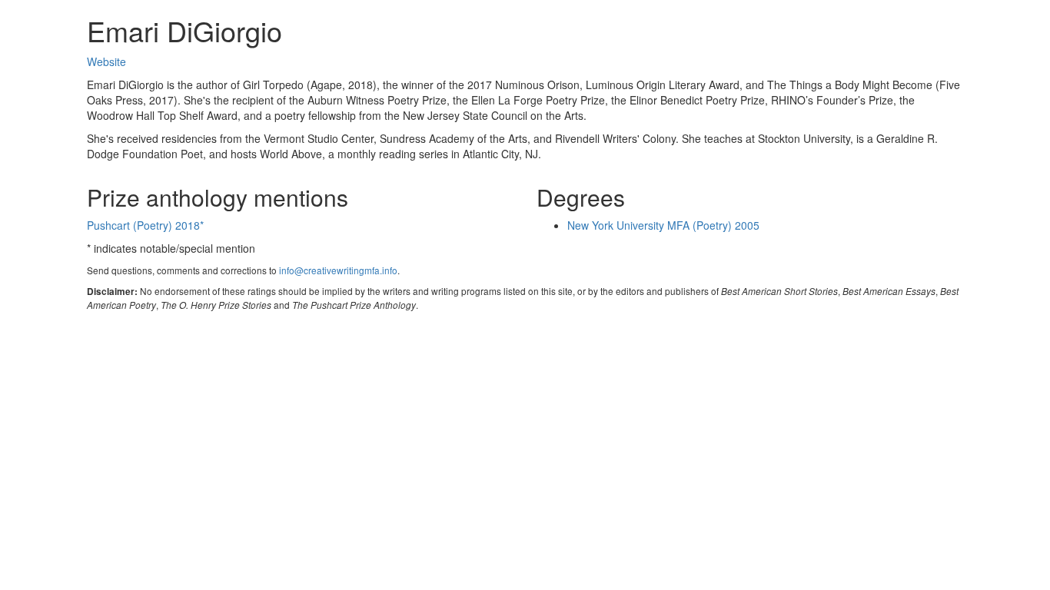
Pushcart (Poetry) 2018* (145, 225)
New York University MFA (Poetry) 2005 (663, 225)
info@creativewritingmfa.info (338, 270)
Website (106, 61)
